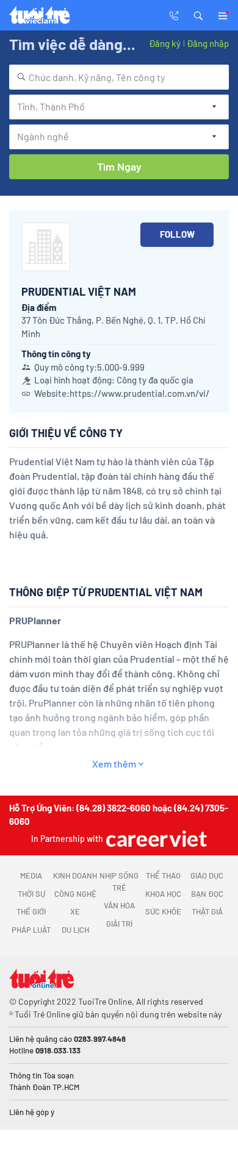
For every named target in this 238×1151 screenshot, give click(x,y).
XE (75, 911)
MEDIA (31, 875)
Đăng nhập (208, 43)
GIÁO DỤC (206, 875)
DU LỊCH (75, 930)
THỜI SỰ (31, 894)
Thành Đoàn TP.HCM (44, 1087)
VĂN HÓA (119, 905)
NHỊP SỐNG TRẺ (119, 882)
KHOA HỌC (163, 894)
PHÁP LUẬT (31, 930)
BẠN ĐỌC (207, 894)
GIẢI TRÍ (119, 923)
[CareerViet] (155, 838)
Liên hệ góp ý (31, 1112)
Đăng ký (165, 43)
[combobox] (119, 77)
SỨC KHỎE (163, 911)
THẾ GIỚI (31, 911)
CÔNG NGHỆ (75, 894)
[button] (198, 14)
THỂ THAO (163, 875)
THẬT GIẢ (207, 911)
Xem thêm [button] (114, 763)
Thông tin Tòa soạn (41, 1075)
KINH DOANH (75, 875)
